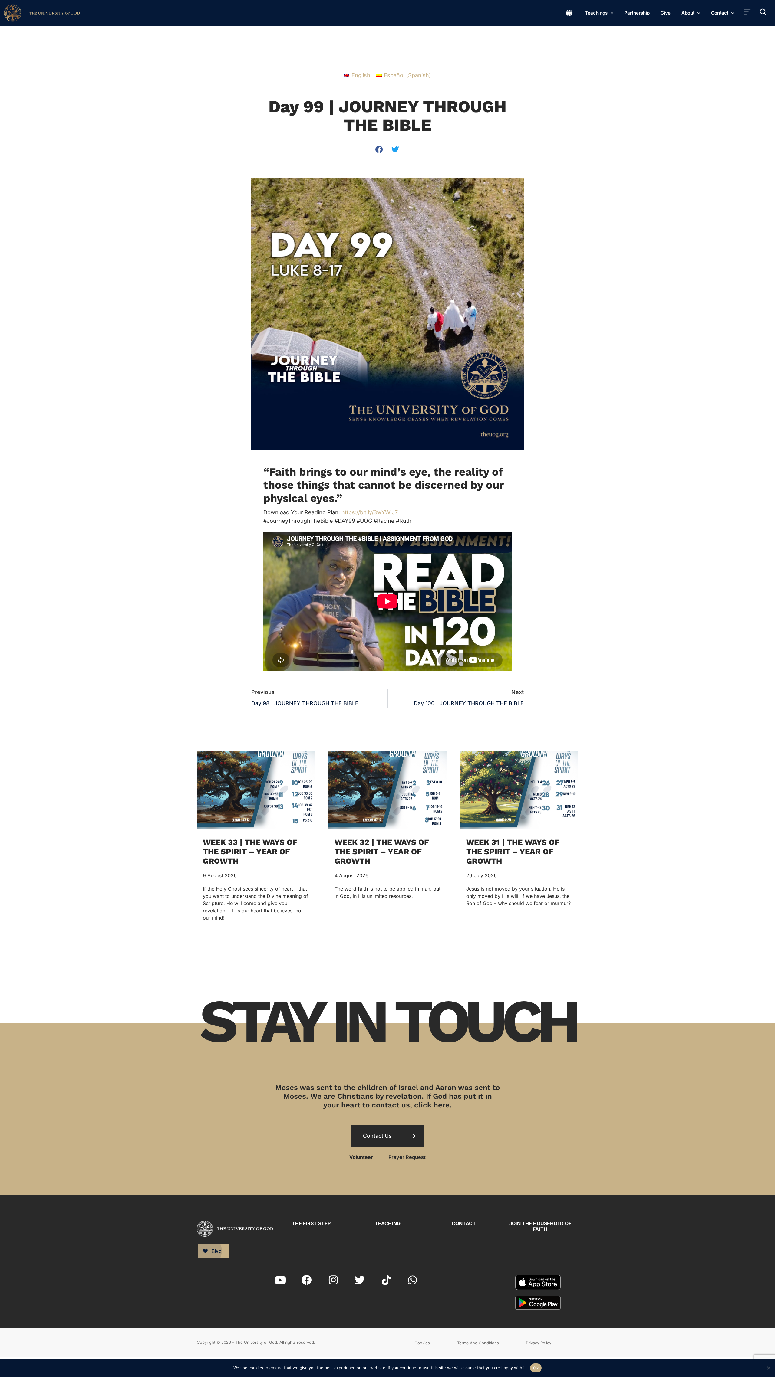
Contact (719, 13)
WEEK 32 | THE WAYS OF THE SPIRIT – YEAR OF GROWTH (382, 851)
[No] (768, 1367)
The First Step (311, 1223)
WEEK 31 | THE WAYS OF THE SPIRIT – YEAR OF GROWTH (512, 851)
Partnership (637, 13)
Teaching (388, 1223)
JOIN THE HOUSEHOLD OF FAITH (540, 1226)
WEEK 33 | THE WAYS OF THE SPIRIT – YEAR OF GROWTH (250, 851)
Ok (536, 1368)
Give (666, 13)
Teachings (596, 13)
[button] (379, 149)
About (687, 13)
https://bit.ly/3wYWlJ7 (369, 512)
